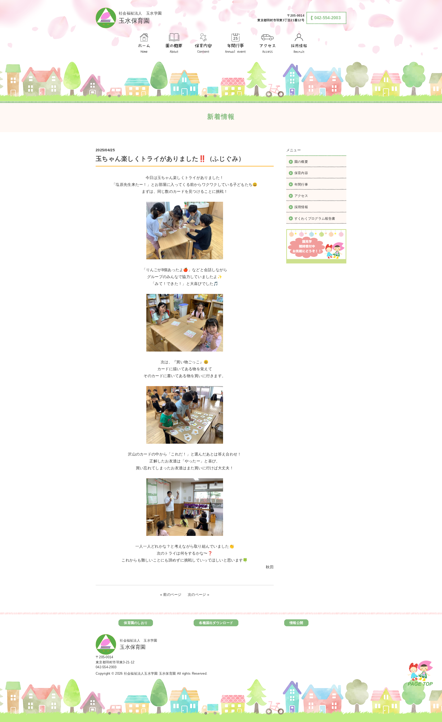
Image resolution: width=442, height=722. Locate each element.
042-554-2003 (106, 667)
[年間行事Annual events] (235, 43)
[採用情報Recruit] (298, 43)
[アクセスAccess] (268, 43)
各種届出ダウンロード (216, 623)
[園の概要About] (173, 43)
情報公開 (296, 623)
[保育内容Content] (203, 43)
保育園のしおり (136, 623)
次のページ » (198, 594)
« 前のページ (171, 594)
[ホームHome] (144, 43)
